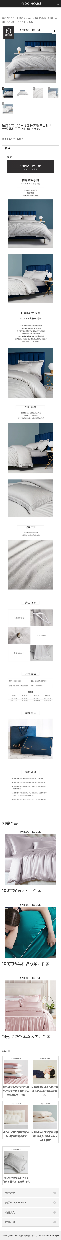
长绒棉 (20, 18)
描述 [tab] (7, 148)
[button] (54, 31)
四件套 (11, 18)
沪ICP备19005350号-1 (49, 1235)
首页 (4, 18)
